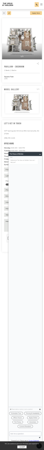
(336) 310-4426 (9, 138)
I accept (22, 447)
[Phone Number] (37, 4)
